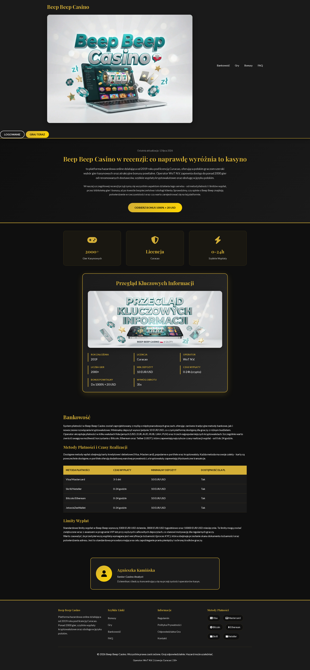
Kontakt (162, 638)
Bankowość (223, 65)
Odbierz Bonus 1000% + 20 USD (155, 207)
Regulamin (163, 618)
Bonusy (248, 65)
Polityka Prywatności (169, 624)
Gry (237, 65)
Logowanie (12, 134)
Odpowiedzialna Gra (169, 631)
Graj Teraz (37, 134)
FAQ (260, 65)
